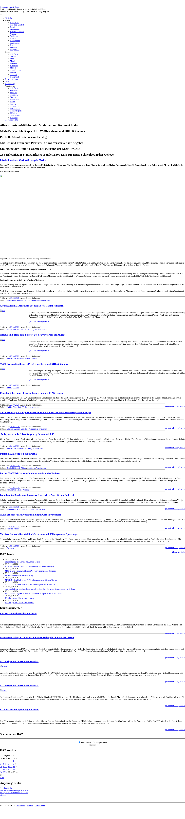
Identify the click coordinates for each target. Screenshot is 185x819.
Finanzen (13, 47)
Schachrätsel (15, 115)
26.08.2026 (15, 298)
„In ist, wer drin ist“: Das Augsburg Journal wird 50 (27, 434)
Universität (14, 77)
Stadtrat (3, 795)
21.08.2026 (15, 526)
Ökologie (10, 548)
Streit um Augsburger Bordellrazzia (18, 453)
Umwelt (13, 38)
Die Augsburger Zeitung (9, 7)
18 (4, 769)
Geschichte (14, 106)
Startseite (8, 18)
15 (14, 767)
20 (9, 769)
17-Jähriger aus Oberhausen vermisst (19, 602)
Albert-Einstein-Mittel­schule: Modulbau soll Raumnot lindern (32, 305)
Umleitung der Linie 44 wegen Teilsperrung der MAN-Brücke (31, 393)
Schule (9, 329)
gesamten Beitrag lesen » (39, 321)
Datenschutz (40, 806)
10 (1, 767)
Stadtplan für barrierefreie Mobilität (14, 793)
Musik (12, 61)
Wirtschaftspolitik (17, 32)
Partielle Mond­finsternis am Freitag (19, 575)
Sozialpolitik (15, 43)
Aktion (17, 429)
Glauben (13, 75)
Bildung (13, 45)
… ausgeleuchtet (11, 120)
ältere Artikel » (178, 552)
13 (9, 767)
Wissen (13, 104)
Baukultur (14, 65)
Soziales (13, 93)
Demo (12, 102)
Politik (45, 329)
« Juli (2, 778)
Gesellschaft (11, 300)
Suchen (92, 745)
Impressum (20, 806)
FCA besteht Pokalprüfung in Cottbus (19, 709)
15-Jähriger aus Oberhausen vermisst (19, 598)
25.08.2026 (15, 385)
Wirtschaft (14, 90)
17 (1, 769)
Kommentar (9, 84)
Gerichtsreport (15, 111)
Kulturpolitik (15, 41)
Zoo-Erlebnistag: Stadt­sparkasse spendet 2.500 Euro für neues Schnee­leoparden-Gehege (45, 412)
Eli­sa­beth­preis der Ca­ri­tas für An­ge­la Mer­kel (23, 160)
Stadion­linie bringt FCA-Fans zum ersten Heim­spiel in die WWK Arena (33, 593)
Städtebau (14, 36)
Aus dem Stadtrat (17, 25)
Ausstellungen (15, 70)
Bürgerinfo (17, 407)
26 (6, 772)
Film (12, 59)
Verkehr (13, 34)
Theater (13, 56)
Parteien (13, 27)
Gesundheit (11, 509)
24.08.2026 (15, 446)
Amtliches (14, 95)
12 (6, 767)
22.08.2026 (15, 487)
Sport (7, 81)
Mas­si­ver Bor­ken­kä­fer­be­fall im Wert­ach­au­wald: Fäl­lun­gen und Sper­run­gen (39, 534)
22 (14, 769)
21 (11, 769)
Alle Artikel (14, 22)
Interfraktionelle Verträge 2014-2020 (14, 790)
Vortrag (13, 97)
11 (4, 767)
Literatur (13, 63)
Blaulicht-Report (13, 468)
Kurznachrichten (11, 79)
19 (6, 769)
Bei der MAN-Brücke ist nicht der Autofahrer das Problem (30, 473)
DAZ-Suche (86, 742)
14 (11, 767)
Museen (13, 68)
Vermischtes (11, 358)
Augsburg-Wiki (6, 788)
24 (1, 772)
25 (4, 772)
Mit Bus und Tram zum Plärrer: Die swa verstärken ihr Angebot (33, 334)
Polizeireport (15, 108)
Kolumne (13, 117)
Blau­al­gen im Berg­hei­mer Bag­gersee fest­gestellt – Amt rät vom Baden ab (37, 495)
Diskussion (14, 99)
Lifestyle (13, 113)
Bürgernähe (14, 50)
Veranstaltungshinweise (40, 300)
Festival (13, 72)
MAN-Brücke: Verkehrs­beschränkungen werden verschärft (30, 514)
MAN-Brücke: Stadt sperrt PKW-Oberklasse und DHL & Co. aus (34, 364)
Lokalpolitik (15, 29)
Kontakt (30, 806)
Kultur (27, 300)
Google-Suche (101, 742)
